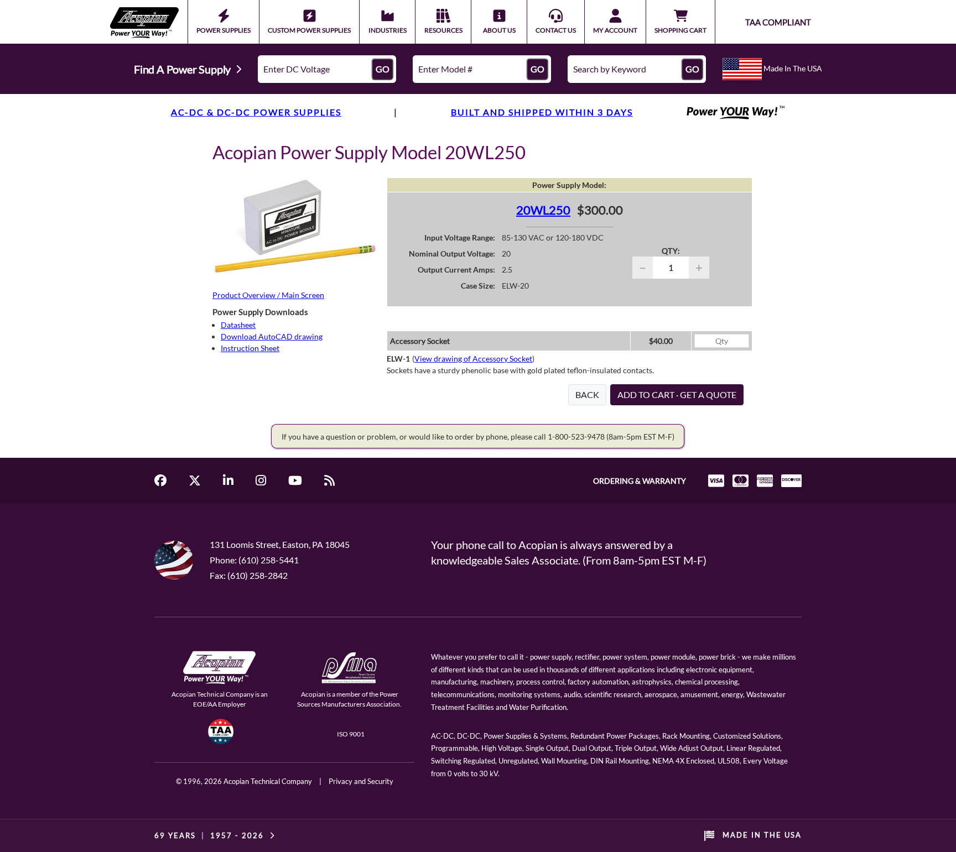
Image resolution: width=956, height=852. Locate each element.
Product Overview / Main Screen (268, 295)
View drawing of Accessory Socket (473, 358)
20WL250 (543, 209)
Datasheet (238, 325)
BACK (587, 394)
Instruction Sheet (250, 348)
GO (382, 69)
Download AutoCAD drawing (272, 336)
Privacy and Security (361, 781)
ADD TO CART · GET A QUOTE (676, 394)
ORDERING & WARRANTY (639, 480)
